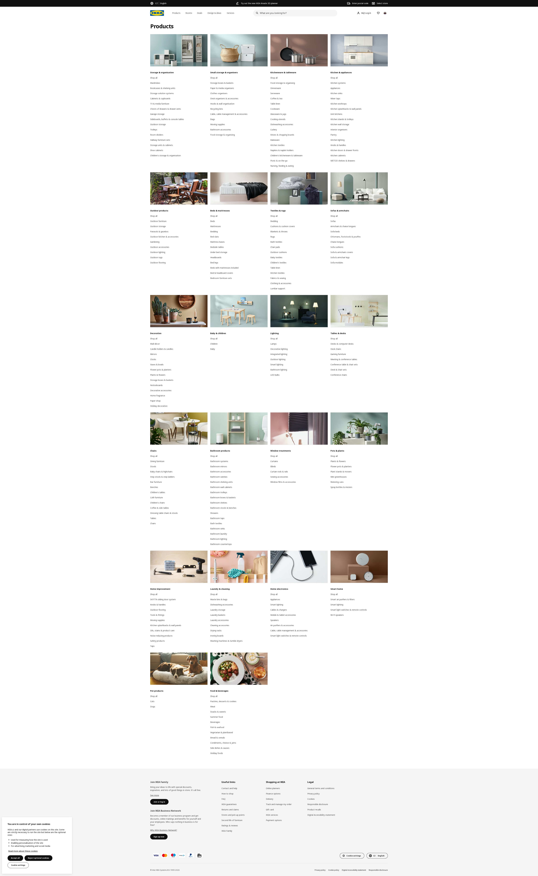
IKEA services (272, 815)
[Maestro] (173, 855)
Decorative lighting (279, 349)
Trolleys (153, 129)
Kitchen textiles (277, 145)
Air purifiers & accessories (282, 625)
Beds (212, 221)
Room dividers (156, 134)
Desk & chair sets (339, 369)
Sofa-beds (335, 231)
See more (154, 795)
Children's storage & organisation (165, 155)
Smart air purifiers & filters (343, 599)
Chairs (153, 523)
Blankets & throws (278, 231)
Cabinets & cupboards (160, 98)
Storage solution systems (162, 93)
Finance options (273, 793)
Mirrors (153, 354)
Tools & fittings (157, 615)
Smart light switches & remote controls (288, 635)
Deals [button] (199, 13)
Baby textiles (276, 257)
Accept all (15, 858)
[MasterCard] (164, 855)
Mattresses (215, 226)
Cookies (311, 799)
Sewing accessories (279, 476)
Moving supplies (217, 124)
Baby (212, 349)
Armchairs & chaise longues (343, 226)
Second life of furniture (232, 820)
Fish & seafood (217, 727)
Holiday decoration (158, 406)
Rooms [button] (188, 13)
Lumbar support (277, 288)
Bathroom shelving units (221, 482)
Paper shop (155, 400)
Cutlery (273, 129)
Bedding (214, 231)
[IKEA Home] (157, 13)
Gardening (154, 242)
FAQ (223, 799)
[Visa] (155, 855)
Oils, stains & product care (162, 630)
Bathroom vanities (218, 476)
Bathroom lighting (278, 369)
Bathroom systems (219, 461)
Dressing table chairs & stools (164, 513)
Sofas (333, 221)
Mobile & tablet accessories (283, 615)
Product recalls (314, 809)
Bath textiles (276, 242)
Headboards (215, 257)
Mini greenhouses (339, 476)
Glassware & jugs (278, 114)
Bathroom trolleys (218, 492)
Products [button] (176, 13)
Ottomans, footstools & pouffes (346, 236)
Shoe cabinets (156, 150)
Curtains (274, 461)
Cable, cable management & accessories (228, 114)
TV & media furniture (159, 103)
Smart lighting (276, 364)
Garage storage (157, 114)
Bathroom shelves (218, 502)
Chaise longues (337, 242)
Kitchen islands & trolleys (342, 119)
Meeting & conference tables (344, 359)
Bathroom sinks (217, 528)
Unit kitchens (336, 114)
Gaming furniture (338, 354)
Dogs (152, 706)
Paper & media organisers (222, 88)
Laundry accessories (219, 620)
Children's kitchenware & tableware (286, 155)
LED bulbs (275, 375)
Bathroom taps (217, 518)
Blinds (273, 466)
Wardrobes (155, 83)
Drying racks (216, 630)
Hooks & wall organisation (222, 103)
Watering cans (337, 482)
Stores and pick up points (233, 815)
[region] (37, 845)
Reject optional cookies (38, 858)
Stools (153, 466)
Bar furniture (156, 482)
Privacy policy (313, 793)
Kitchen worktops (339, 103)
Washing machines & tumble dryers (226, 641)
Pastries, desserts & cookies (223, 701)
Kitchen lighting (338, 140)
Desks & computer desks (342, 343)
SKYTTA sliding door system (163, 599)
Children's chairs (157, 502)
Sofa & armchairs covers (342, 252)
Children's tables (157, 492)
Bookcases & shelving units (162, 88)
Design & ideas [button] (214, 13)
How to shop (227, 793)
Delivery (269, 799)
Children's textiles (278, 262)
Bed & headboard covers (221, 273)
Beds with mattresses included (224, 267)
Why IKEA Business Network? (163, 830)
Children (214, 343)
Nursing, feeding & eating (282, 166)
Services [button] (230, 13)
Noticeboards (156, 385)
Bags (212, 119)
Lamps (273, 343)
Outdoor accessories (159, 247)
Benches (154, 487)
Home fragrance (157, 395)
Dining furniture (157, 461)
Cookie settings (18, 865)
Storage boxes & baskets (221, 83)
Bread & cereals (217, 737)
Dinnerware (275, 88)
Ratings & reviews (230, 825)
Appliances (335, 88)
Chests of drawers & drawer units (165, 109)
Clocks (153, 359)
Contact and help (229, 788)
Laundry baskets (217, 615)
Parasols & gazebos (159, 231)
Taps (152, 646)
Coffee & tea (276, 98)
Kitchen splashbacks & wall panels (346, 109)
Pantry (334, 134)
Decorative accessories (160, 390)
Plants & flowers (157, 375)
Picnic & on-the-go (278, 160)
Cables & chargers (278, 609)
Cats (152, 701)
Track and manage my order (279, 804)
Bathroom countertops (221, 544)
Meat (212, 706)
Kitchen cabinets (338, 155)
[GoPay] (181, 855)
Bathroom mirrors (218, 466)
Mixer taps (335, 98)
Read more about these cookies (23, 851)
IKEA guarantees (229, 804)
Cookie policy (333, 870)
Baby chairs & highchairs (161, 471)
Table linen (275, 103)
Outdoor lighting (157, 252)
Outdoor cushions (278, 252)
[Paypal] (190, 855)
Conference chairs (339, 375)
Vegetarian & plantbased (221, 732)
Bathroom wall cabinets (221, 487)
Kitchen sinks (336, 93)
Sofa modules (337, 262)
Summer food (216, 717)
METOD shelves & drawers (343, 160)
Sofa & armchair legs (340, 257)
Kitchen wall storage (340, 124)
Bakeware (275, 140)
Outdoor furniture (158, 221)
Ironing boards (216, 635)
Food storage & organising (222, 134)
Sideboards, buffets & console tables (167, 119)
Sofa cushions (337, 247)
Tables (153, 518)
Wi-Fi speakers (337, 615)
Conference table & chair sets (344, 364)
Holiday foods (216, 753)
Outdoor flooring (158, 262)
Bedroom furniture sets (221, 278)
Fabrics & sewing (278, 278)
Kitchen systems (338, 83)
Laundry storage (217, 609)
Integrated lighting (278, 354)
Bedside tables (217, 247)
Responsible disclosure (317, 804)
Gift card (270, 809)
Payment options (274, 820)
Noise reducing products (161, 635)
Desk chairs (336, 349)
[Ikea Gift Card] (199, 855)
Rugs (272, 236)
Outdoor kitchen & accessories (164, 236)
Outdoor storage (158, 124)
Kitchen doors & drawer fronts (344, 150)
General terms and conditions (320, 788)
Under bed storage (218, 252)
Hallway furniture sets (160, 140)
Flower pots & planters (160, 369)
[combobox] (294, 13)
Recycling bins (216, 109)
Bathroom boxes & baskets (223, 497)
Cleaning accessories (219, 625)
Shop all (153, 77)
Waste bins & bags (218, 599)
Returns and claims (230, 809)
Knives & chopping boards (282, 134)
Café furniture (156, 497)
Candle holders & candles (161, 349)
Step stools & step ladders (162, 476)
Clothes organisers (218, 93)
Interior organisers (339, 129)
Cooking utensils (277, 119)
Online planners (273, 788)
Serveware (275, 93)
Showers (214, 513)
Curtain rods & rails (279, 471)
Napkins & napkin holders (282, 150)
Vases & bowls (157, 364)
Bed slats (214, 236)
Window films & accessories (283, 482)
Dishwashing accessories (281, 124)
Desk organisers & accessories (224, 98)
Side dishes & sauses (219, 748)
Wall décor (155, 343)
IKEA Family (227, 831)
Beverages (215, 722)
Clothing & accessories (280, 283)
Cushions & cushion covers (282, 226)
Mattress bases (217, 242)
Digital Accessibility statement (321, 815)
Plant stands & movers (341, 471)
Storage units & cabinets (161, 145)
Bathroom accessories (220, 129)
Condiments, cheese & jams (223, 742)
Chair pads (275, 247)
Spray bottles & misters (341, 487)
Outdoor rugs (156, 257)
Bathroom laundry (218, 533)
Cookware (275, 109)
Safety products (157, 641)
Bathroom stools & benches (223, 508)
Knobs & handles (338, 145)
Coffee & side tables (159, 508)
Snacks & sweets (218, 711)
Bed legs (214, 262)
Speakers (274, 620)
